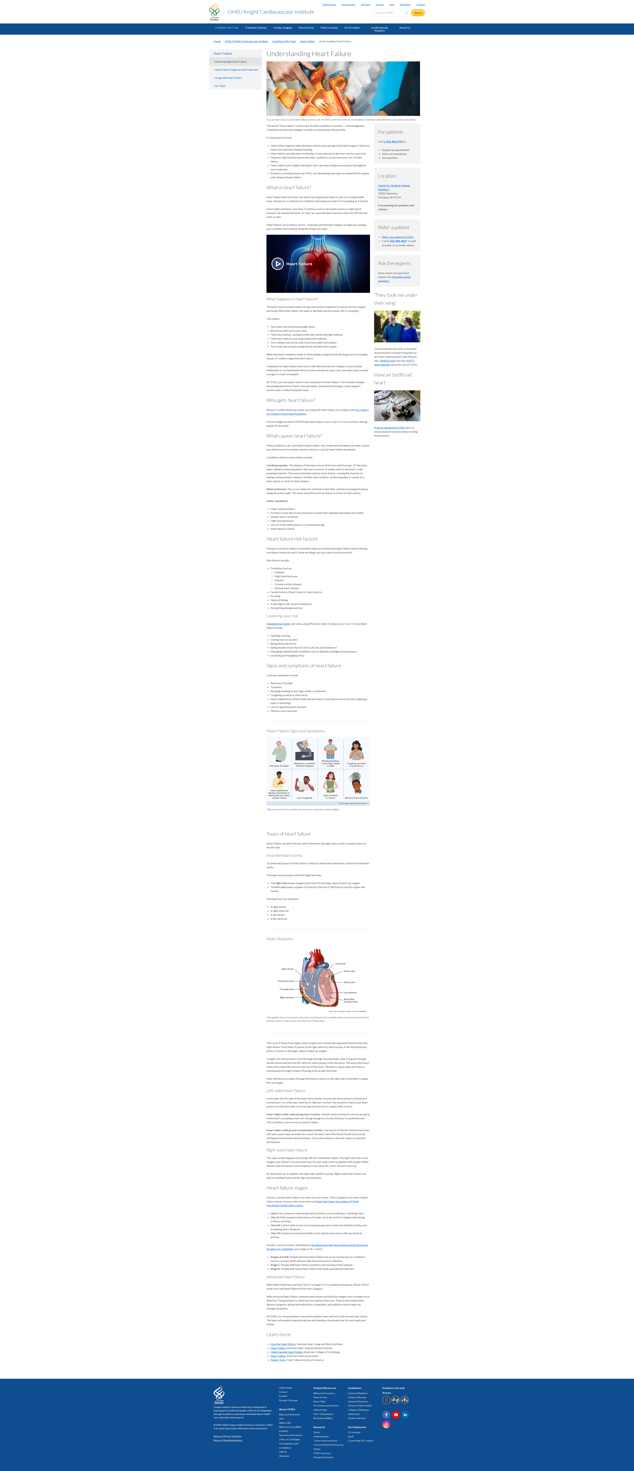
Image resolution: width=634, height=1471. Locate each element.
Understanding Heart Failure (230, 61)
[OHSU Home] (216, 11)
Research (319, 1427)
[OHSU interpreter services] (405, 1403)
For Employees (357, 1427)
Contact (420, 4)
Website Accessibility (290, 1426)
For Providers (352, 27)
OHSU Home (329, 4)
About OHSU (287, 1409)
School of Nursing (357, 1397)
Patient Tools (277, 1359)
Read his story (388, 360)
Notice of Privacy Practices (227, 1436)
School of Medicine (358, 1393)
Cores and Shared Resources (328, 1444)
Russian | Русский (288, 1400)
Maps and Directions (289, 1414)
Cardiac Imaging (282, 27)
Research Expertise (324, 1457)
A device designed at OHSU (389, 427)
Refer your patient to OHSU (398, 237)
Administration (321, 1436)
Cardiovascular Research (379, 29)
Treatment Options (256, 27)
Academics (354, 1387)
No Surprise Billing (323, 1418)
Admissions (354, 1414)
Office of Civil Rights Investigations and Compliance (289, 1443)
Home (217, 41)
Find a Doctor (348, 4)
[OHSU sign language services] (396, 1403)
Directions (405, 4)
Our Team (220, 85)
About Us (404, 27)
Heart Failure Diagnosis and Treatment (236, 69)
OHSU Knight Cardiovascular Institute (271, 11)
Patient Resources (325, 1387)
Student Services (357, 1418)
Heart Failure (307, 41)
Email (350, 1436)
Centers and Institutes (325, 1440)
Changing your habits (278, 623)
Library (317, 1449)
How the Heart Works (283, 1344)
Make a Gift (285, 1422)
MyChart (365, 4)
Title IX (283, 1451)
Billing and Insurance (324, 1393)
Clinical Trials (320, 1409)
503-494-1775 (394, 141)
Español (283, 1396)
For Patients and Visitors (326, 1405)
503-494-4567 (398, 240)
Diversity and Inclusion (290, 1435)
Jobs (391, 4)
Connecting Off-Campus (361, 1440)
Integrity (283, 1431)
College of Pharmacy (358, 1409)
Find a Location (329, 27)
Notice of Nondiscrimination (228, 1440)
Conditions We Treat (226, 27)
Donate (380, 4)
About (317, 1432)
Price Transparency (324, 1414)
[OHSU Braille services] (386, 1403)
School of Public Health (360, 1405)
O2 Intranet (354, 1432)
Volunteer (284, 1455)
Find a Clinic (320, 1401)
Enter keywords (384, 18)
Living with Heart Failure (228, 77)
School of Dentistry (358, 1401)
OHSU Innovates (322, 1453)
